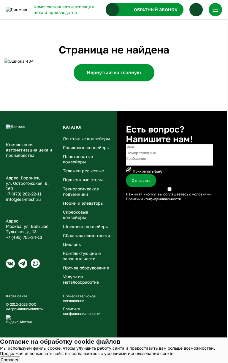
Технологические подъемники (81, 191)
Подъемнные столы (83, 179)
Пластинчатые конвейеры (78, 159)
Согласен (10, 359)
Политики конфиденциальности (153, 199)
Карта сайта (16, 296)
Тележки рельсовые (83, 170)
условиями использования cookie (138, 353)
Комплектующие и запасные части (82, 256)
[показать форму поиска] (196, 9)
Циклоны (72, 244)
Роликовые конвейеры (86, 147)
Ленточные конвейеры (86, 138)
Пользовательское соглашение (79, 298)
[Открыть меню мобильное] (215, 9)
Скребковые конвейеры (75, 214)
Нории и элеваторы (83, 203)
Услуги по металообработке (81, 279)
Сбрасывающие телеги (86, 235)
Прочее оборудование (86, 267)
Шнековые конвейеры (86, 226)
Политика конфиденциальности (81, 311)
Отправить (141, 180)
